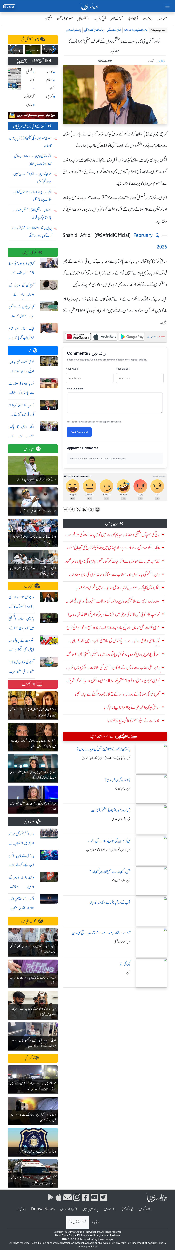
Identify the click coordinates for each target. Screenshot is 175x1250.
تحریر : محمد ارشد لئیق (122, 942)
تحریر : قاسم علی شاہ (123, 789)
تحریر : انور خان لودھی (121, 819)
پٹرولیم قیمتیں (73, 30)
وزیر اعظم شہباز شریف (135, 30)
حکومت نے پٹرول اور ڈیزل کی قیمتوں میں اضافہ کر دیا (21, 649)
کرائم (28, 1058)
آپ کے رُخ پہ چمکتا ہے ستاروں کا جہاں (110, 902)
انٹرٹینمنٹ (28, 684)
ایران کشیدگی (114, 30)
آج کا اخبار (133, 18)
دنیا (30, 350)
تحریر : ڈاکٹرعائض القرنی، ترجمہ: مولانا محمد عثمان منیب (108, 850)
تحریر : (128, 972)
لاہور (50, 72)
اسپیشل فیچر (83, 18)
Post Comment (79, 432)
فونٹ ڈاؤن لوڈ (77, 1222)
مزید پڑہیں (111, 523)
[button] (12, 49)
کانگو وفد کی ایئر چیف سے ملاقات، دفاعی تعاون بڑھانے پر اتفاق (33, 160)
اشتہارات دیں (68, 1209)
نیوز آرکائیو (127, 1209)
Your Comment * (75, 388)
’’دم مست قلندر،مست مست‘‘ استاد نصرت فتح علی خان (101, 933)
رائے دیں (109, 1209)
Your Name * (72, 369)
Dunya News (43, 1209)
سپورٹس (29, 449)
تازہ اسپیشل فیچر (30, 39)
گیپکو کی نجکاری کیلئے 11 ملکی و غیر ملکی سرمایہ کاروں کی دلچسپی (21, 671)
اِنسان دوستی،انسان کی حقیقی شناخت (111, 810)
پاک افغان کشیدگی (93, 30)
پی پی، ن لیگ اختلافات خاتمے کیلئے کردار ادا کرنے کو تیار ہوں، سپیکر (31, 232)
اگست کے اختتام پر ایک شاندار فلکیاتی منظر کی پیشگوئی (21, 908)
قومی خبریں (29, 252)
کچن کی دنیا (125, 963)
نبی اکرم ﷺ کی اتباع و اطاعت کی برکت (109, 841)
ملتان (29, 104)
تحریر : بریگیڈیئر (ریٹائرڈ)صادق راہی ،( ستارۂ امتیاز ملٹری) (106, 758)
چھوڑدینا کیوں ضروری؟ (117, 780)
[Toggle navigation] (167, 6)
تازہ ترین (148, 18)
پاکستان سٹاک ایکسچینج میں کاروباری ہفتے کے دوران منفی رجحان (21, 628)
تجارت (28, 586)
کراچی (49, 96)
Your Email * (123, 369)
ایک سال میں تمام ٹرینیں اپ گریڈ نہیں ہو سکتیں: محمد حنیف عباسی (21, 337)
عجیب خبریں (29, 921)
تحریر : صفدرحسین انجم (121, 880)
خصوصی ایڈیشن (65, 18)
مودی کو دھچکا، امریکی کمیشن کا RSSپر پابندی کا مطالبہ (30, 142)
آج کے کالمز (117, 18)
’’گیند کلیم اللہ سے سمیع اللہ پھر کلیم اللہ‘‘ (110, 871)
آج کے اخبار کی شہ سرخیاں (29, 126)
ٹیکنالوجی (29, 821)
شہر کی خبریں (100, 18)
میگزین (48, 18)
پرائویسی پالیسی (90, 1209)
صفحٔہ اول (162, 18)
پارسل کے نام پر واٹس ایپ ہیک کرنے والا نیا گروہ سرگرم (21, 865)
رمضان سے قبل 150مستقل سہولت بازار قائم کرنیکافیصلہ (32, 214)
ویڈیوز (95, 1222)
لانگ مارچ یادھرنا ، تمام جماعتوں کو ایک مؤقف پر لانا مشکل (32, 196)
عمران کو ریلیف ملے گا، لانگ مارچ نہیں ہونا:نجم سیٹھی (32, 178)
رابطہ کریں (145, 1209)
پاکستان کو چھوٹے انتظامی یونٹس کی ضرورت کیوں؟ (104, 749)
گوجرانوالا (29, 96)
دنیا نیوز (21, 1209)
